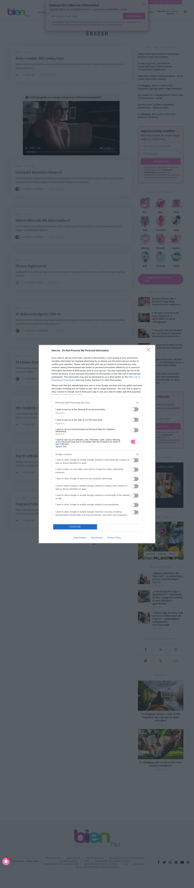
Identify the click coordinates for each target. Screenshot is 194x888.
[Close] (149, 351)
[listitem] (97, 402)
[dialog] (97, 444)
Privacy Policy (114, 537)
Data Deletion (79, 537)
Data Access (97, 537)
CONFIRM (75, 527)
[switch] (135, 409)
